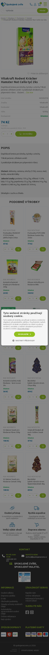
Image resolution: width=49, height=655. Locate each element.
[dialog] (24, 327)
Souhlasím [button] (23, 334)
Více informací (23, 328)
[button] (24, 340)
